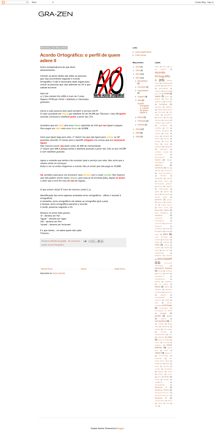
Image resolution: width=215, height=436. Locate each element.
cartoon (158, 120)
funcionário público (163, 184)
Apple (158, 96)
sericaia (163, 332)
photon (158, 300)
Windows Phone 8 (162, 395)
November (142, 81)
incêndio (158, 218)
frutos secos (163, 181)
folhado (163, 176)
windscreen (159, 401)
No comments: (74, 241)
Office (166, 287)
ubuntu (166, 366)
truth (157, 366)
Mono (159, 274)
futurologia (163, 189)
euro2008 (158, 155)
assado (157, 99)
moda (160, 271)
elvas (166, 144)
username (168, 369)
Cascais (167, 120)
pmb (156, 303)
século (157, 329)
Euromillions (160, 157)
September (143, 90)
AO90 (166, 93)
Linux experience (143, 52)
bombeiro (168, 115)
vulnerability (160, 385)
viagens (161, 372)
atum (167, 99)
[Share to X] (96, 241)
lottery (166, 248)
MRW (167, 274)
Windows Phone (162, 390)
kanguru (166, 240)
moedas (169, 271)
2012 (138, 74)
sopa (169, 337)
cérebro (158, 123)
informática (159, 221)
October (142, 87)
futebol (169, 186)
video (169, 372)
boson (160, 117)
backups (158, 107)
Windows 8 (161, 387)
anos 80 (158, 94)
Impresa (158, 215)
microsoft (164, 259)
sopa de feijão (164, 340)
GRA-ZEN (55, 13)
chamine (168, 123)
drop (167, 141)
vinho (169, 374)
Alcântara (165, 83)
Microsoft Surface (163, 268)
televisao (158, 358)
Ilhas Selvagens (161, 213)
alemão (158, 86)
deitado (166, 136)
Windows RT (161, 398)
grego (169, 200)
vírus (159, 377)
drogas (157, 141)
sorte (157, 342)
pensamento (160, 297)
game (157, 192)
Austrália (169, 102)
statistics (158, 345)
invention (159, 229)
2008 (138, 136)
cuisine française (162, 131)
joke (165, 234)
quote (163, 319)
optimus (158, 289)
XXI (167, 403)
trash (168, 364)
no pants (163, 284)
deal (167, 133)
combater (163, 125)
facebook (159, 168)
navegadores (160, 279)
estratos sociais (161, 152)
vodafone (158, 382)
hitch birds (163, 207)
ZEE (156, 406)
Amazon (158, 91)
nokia (157, 286)
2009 (138, 133)
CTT (167, 128)
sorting (166, 342)
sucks (166, 350)
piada (167, 300)
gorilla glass (161, 197)
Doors (157, 139)
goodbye (166, 194)
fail (168, 168)
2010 (138, 129)
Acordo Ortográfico (56, 245)
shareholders (160, 334)
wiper (160, 403)
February (142, 121)
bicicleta (161, 112)
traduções (159, 364)
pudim (158, 316)
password (168, 292)
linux (157, 245)
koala (157, 242)
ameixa (167, 91)
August (141, 96)
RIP (171, 321)
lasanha (166, 242)
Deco (157, 136)
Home (83, 269)
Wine (170, 401)
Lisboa (166, 245)
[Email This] (90, 241)
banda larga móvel (164, 110)
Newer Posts (47, 269)
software (160, 337)
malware (158, 255)
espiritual (163, 149)
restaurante (160, 321)
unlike (157, 369)
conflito (158, 128)
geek (157, 194)
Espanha (158, 147)
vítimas (166, 379)
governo (158, 199)
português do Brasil (163, 311)
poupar (163, 313)
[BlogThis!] (93, 241)
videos (160, 374)
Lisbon (157, 248)
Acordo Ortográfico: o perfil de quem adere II (143, 108)
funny (160, 186)
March (141, 117)
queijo (169, 316)
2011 (138, 78)
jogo (157, 234)
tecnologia (163, 356)
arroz (167, 96)
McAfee (169, 255)
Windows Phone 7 (162, 393)
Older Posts (119, 269)
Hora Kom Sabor (162, 210)
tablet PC (168, 353)
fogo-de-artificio (165, 173)
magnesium (159, 253)
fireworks (168, 170)
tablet (158, 353)
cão (167, 117)
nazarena (168, 282)
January (141, 124)
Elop (156, 144)
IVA (161, 231)
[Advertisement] (100, 33)
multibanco (159, 276)
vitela (157, 379)
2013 (138, 70)
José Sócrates (161, 237)
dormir (166, 139)
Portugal (168, 305)
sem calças (168, 329)
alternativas (163, 88)
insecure (158, 223)
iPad (167, 229)
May (140, 100)
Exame (158, 160)
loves (157, 250)
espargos (168, 147)
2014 (138, 67)
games (166, 192)
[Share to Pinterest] (102, 241)
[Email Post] (85, 241)
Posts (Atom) (59, 273)
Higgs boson (166, 205)
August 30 (159, 102)
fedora (157, 170)
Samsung (165, 327)
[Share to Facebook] (99, 241)
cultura (157, 133)
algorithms (168, 86)
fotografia (158, 178)
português (163, 308)
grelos (160, 202)
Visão (166, 377)
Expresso (159, 165)
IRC (156, 231)
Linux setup (140, 55)
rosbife (161, 324)
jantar (167, 231)
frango (169, 178)
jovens (157, 240)
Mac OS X (166, 250)
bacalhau (163, 104)
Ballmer (169, 107)
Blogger (120, 428)
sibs (170, 334)
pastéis (163, 295)
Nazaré (157, 282)
